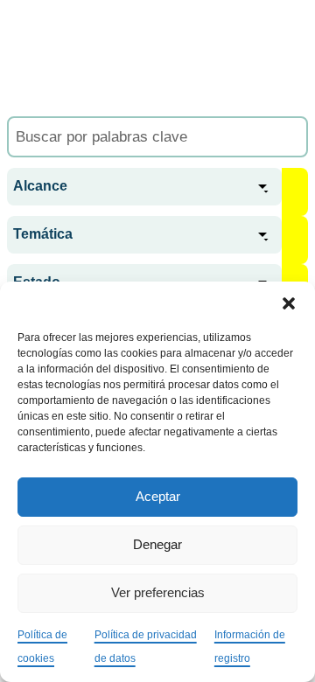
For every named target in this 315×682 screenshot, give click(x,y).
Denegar (157, 544)
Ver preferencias (158, 592)
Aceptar (158, 496)
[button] (289, 303)
